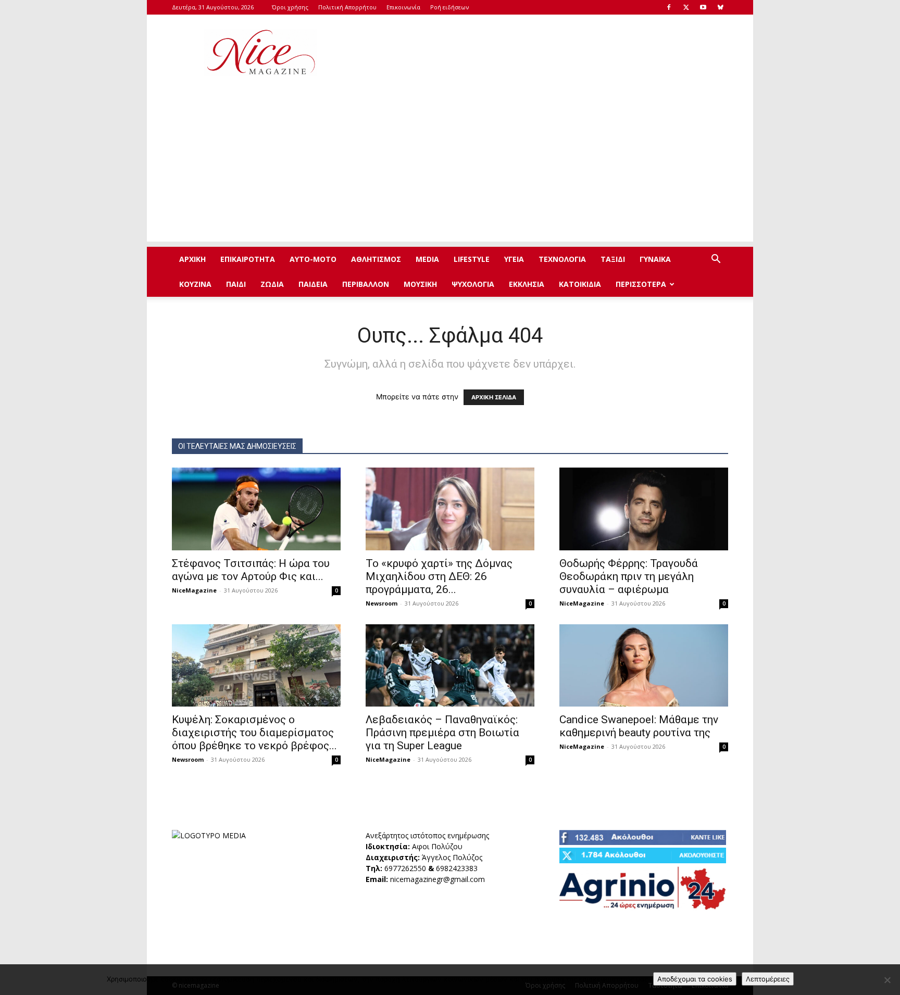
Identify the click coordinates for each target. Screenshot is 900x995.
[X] (686, 7)
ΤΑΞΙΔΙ (613, 259)
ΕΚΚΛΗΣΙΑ (526, 284)
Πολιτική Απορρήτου (347, 7)
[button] (715, 260)
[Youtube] (703, 7)
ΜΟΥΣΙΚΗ (420, 284)
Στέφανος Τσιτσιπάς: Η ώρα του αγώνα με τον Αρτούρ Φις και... (251, 570)
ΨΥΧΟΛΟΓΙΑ (473, 284)
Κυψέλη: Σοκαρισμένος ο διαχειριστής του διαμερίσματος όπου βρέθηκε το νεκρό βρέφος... (254, 732)
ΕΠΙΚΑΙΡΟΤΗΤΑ (247, 259)
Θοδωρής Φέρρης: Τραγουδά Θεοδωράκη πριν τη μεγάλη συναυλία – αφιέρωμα (628, 576)
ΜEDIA (427, 259)
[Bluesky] (720, 7)
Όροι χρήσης (290, 7)
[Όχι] (887, 980)
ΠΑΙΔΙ (236, 284)
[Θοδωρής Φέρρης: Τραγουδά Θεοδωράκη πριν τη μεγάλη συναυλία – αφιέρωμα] (643, 509)
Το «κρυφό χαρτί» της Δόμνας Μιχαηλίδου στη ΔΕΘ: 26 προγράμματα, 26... (439, 576)
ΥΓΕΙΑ (514, 259)
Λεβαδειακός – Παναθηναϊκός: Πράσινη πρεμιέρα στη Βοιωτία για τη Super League (442, 732)
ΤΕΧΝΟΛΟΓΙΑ (562, 259)
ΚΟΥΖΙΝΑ (195, 284)
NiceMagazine (194, 590)
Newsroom (381, 603)
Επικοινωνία (403, 7)
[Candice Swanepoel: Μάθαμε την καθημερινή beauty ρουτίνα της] (643, 665)
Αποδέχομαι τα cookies (694, 979)
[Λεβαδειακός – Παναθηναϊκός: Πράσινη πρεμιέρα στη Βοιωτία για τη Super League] (450, 665)
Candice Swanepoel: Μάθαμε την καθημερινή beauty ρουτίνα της (638, 726)
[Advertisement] (538, 52)
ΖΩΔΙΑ (272, 284)
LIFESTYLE (472, 259)
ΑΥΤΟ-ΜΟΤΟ (313, 259)
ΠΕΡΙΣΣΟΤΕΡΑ (641, 284)
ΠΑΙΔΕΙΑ (313, 284)
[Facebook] (669, 7)
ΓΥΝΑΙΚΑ (655, 259)
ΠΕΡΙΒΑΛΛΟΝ (365, 284)
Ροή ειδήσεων (449, 7)
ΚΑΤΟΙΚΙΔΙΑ (580, 284)
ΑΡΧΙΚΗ (192, 259)
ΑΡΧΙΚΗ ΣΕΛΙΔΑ (493, 397)
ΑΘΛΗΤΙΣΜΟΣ (376, 259)
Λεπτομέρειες (768, 979)
